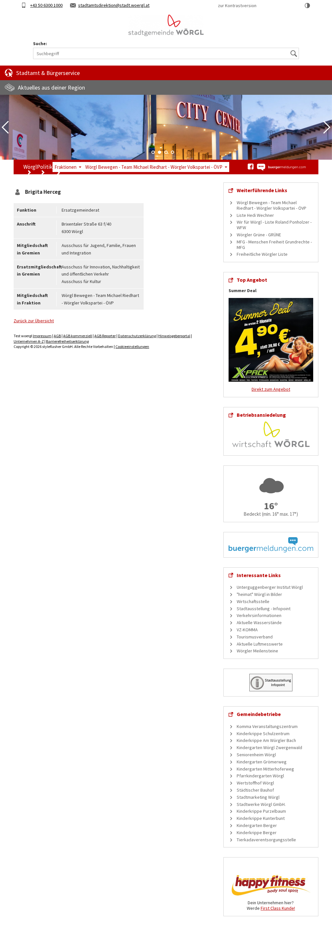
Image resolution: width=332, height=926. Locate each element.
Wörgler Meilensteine (257, 651)
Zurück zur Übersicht (34, 321)
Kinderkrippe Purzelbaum (261, 811)
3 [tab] (166, 152)
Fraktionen (65, 167)
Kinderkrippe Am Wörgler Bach (266, 740)
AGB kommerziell (77, 335)
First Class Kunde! (278, 908)
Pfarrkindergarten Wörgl (260, 776)
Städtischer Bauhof (255, 790)
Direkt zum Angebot (271, 389)
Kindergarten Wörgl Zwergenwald (269, 747)
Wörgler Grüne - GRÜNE (259, 235)
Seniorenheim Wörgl (256, 755)
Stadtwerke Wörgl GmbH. (261, 804)
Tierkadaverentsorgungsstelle (266, 840)
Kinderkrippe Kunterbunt (261, 818)
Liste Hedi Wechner (255, 215)
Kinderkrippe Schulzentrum (263, 733)
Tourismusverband (255, 637)
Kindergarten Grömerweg (262, 762)
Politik (45, 166)
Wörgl (30, 166)
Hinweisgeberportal (174, 335)
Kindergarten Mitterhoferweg (265, 769)
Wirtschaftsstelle (253, 601)
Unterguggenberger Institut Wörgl (270, 587)
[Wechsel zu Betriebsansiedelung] (271, 434)
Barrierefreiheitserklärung (67, 341)
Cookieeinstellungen (132, 346)
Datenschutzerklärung (137, 335)
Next (326, 127)
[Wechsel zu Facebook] (251, 166)
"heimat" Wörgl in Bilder (259, 594)
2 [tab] (159, 152)
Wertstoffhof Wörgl (255, 783)
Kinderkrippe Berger (257, 832)
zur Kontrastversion (237, 5)
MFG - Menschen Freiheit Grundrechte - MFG (274, 244)
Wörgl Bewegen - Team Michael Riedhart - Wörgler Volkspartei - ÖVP (153, 167)
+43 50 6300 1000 (46, 5)
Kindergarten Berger (257, 825)
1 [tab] (153, 152)
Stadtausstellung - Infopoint (263, 608)
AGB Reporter (105, 335)
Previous (5, 127)
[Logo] (166, 25)
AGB (57, 335)
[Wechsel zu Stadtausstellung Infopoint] (270, 682)
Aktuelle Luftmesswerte (260, 644)
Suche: (40, 43)
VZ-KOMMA (247, 630)
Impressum (42, 335)
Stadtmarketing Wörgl (258, 797)
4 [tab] (172, 152)
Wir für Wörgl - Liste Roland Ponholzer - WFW (274, 224)
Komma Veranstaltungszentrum (267, 726)
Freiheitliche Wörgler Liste (262, 254)
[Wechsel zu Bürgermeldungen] (281, 167)
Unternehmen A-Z (29, 341)
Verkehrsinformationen (259, 615)
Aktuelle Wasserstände (259, 622)
